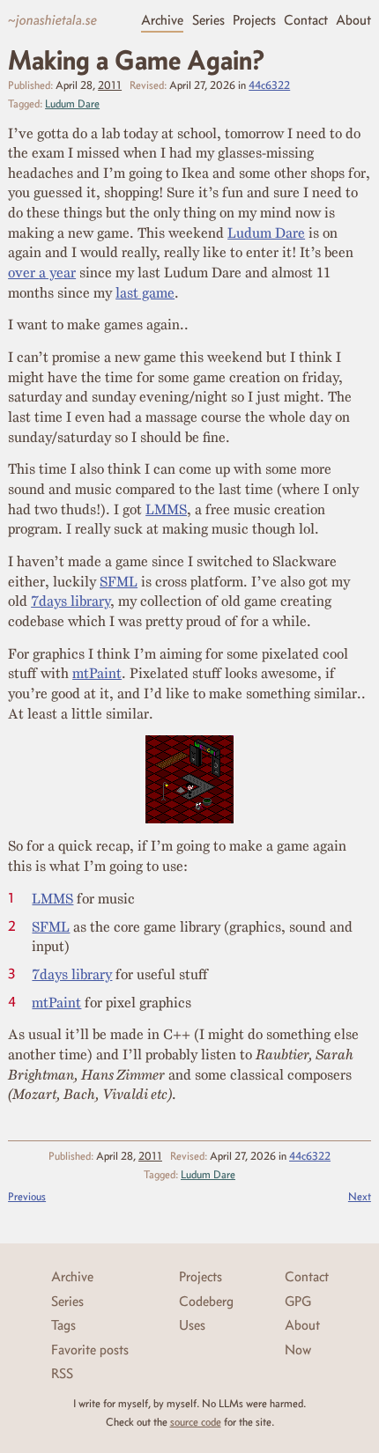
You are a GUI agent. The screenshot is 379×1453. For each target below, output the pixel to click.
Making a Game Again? (136, 60)
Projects (254, 19)
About (353, 19)
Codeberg (206, 1301)
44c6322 (269, 85)
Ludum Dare (72, 103)
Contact (306, 19)
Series (208, 19)
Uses (192, 1325)
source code (195, 1421)
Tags (63, 1325)
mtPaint (97, 673)
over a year (42, 272)
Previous (27, 1196)
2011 (110, 85)
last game (145, 292)
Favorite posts (90, 1349)
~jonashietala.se (52, 19)
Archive (162, 19)
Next (359, 1196)
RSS (62, 1373)
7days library (70, 600)
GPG (298, 1301)
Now (298, 1349)
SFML (118, 581)
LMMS (166, 509)
